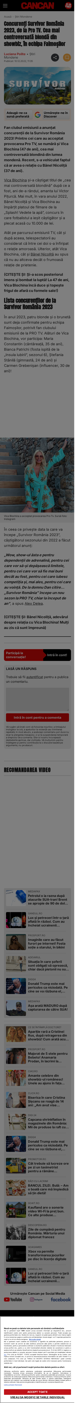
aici (5, 1354)
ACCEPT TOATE (37, 1391)
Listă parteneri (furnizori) (13, 1385)
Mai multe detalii (35, 1339)
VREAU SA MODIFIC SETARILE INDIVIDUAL (37, 1397)
